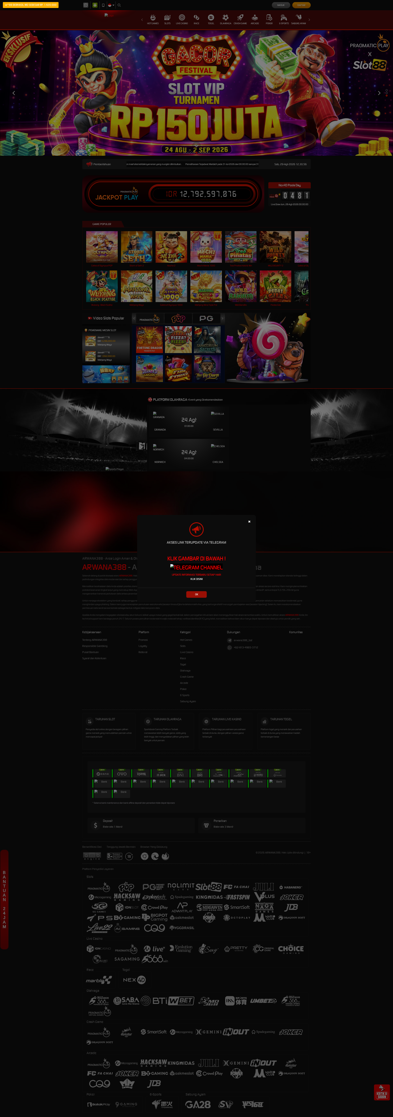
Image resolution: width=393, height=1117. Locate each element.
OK (196, 594)
